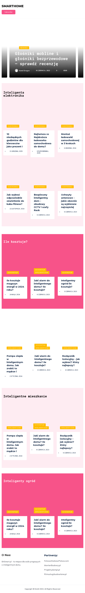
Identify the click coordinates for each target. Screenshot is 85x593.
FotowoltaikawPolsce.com (56, 561)
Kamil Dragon (24, 70)
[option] (42, 49)
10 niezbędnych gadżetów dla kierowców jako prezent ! (15, 140)
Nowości (24, 48)
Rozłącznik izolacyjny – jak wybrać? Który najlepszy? (71, 361)
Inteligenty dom (41, 272)
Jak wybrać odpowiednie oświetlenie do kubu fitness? (15, 199)
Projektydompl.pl (52, 570)
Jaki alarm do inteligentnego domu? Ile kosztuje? (42, 285)
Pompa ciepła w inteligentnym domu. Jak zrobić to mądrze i (15, 364)
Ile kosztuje (13, 272)
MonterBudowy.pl (52, 565)
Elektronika (13, 126)
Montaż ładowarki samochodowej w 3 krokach (70, 139)
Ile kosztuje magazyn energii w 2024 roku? (15, 285)
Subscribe (9, 12)
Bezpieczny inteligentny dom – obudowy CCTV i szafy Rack (41, 202)
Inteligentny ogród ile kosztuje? (68, 283)
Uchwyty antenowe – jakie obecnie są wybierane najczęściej (69, 200)
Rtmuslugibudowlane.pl (55, 574)
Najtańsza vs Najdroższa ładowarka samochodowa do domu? (42, 140)
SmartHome (13, 6)
